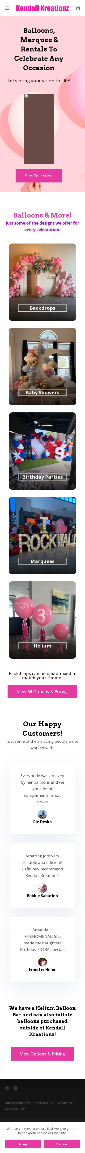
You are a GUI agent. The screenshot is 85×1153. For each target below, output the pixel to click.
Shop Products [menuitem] (17, 1103)
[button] (39, 175)
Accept (23, 1144)
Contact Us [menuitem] (43, 1103)
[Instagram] (15, 1088)
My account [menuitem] (15, 1109)
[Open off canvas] (7, 8)
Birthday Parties (42, 477)
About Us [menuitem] (65, 1103)
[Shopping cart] (78, 8)
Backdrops (42, 308)
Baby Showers (42, 392)
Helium (42, 646)
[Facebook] (7, 1088)
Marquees (42, 561)
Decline (61, 1144)
